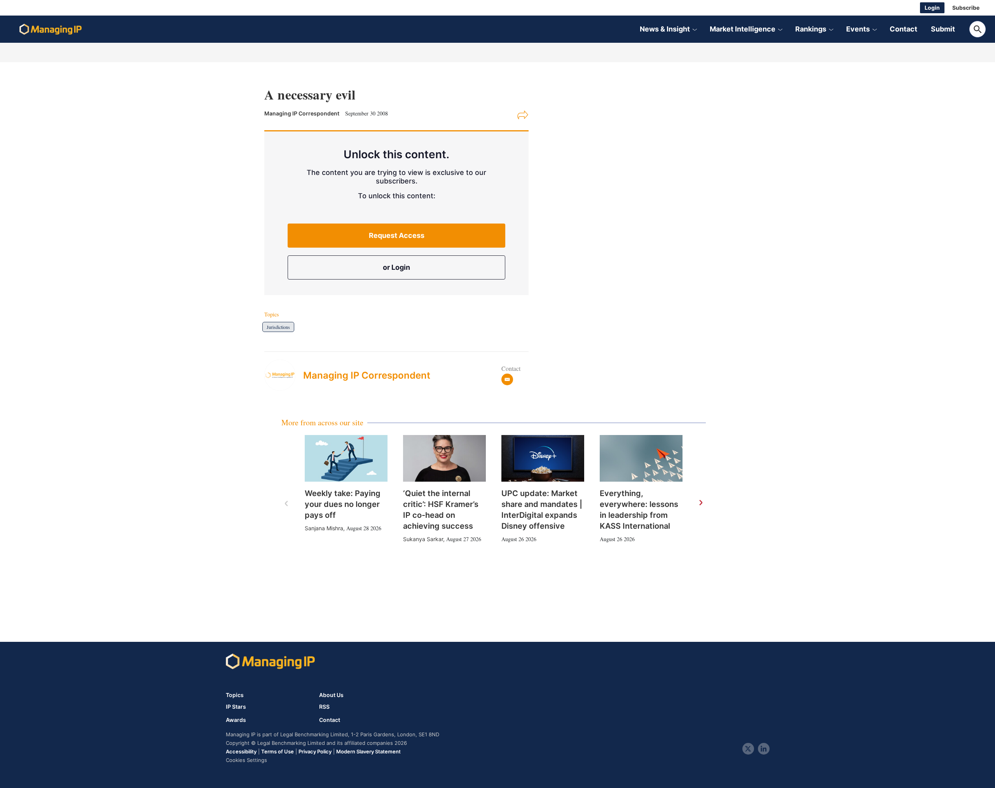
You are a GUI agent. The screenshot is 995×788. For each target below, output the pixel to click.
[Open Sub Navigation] (694, 29)
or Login (396, 267)
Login (932, 7)
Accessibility (241, 751)
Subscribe (965, 7)
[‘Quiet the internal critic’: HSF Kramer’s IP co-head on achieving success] (444, 458)
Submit (943, 29)
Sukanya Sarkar (423, 539)
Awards (236, 720)
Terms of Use (277, 751)
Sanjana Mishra (324, 528)
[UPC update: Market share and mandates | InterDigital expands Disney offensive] (542, 458)
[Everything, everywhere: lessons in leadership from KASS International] (641, 458)
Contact (903, 29)
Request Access (396, 235)
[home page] (50, 29)
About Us (331, 695)
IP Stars (236, 706)
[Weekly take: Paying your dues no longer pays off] (346, 458)
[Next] (700, 503)
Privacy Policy (315, 751)
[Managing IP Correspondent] (283, 375)
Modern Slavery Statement (368, 751)
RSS (324, 706)
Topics (235, 695)
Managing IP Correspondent (366, 375)
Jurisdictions (278, 327)
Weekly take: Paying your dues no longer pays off (343, 504)
